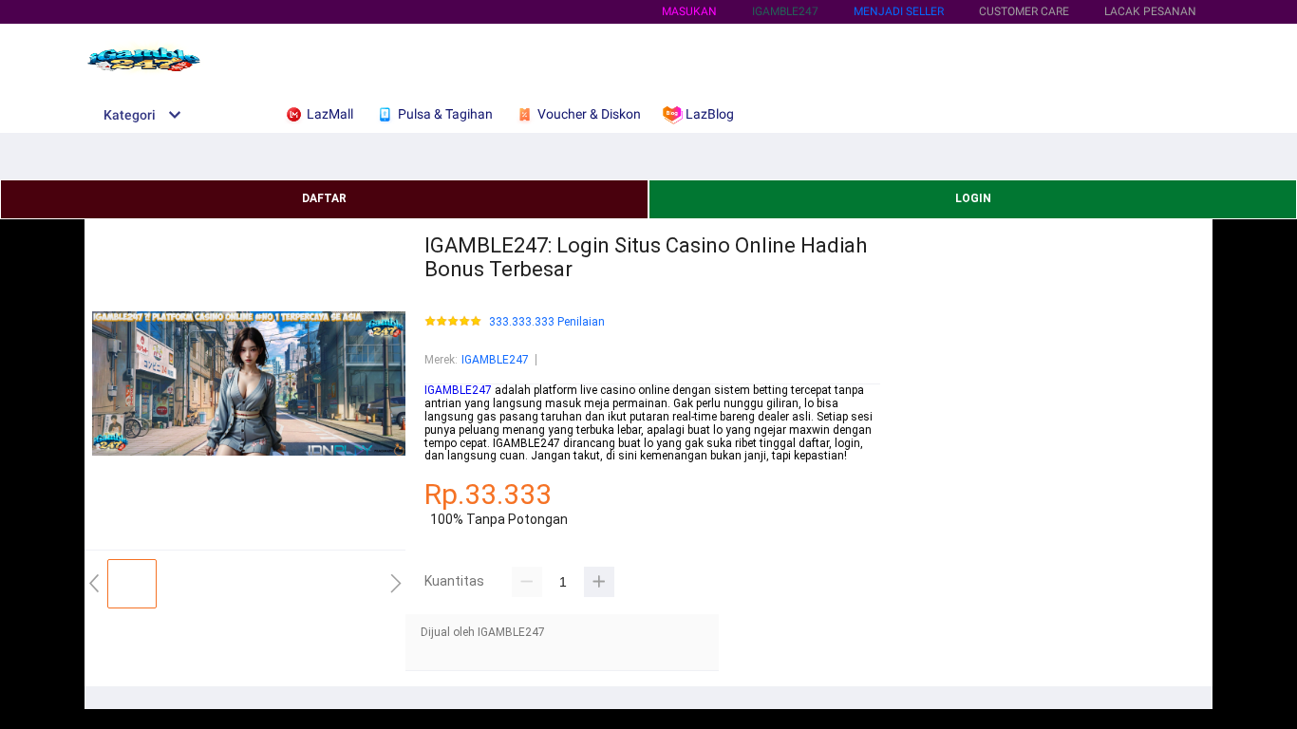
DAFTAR (324, 198)
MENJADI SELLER (899, 11)
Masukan (689, 11)
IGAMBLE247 (495, 359)
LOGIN (973, 198)
